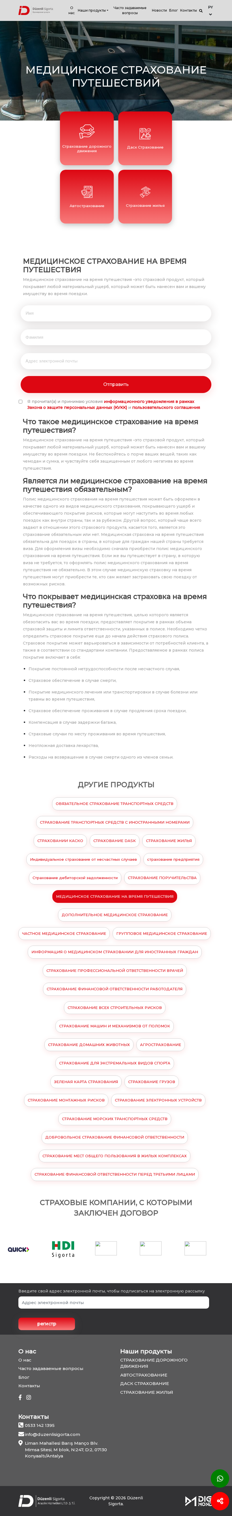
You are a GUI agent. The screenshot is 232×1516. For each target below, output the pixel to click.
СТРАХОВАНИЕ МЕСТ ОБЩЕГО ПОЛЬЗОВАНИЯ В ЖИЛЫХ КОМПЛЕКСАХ (114, 1156)
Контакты (188, 10)
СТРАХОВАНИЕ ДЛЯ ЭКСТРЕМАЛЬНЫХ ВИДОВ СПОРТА (114, 1063)
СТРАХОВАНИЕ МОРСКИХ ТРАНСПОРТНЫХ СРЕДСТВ (114, 1118)
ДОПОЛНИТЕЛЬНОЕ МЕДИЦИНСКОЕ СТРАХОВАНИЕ (115, 914)
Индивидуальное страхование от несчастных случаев (83, 859)
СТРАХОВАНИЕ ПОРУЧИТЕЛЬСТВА (162, 877)
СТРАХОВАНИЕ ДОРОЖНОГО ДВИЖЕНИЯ (154, 1363)
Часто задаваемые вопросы (130, 10)
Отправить (116, 384)
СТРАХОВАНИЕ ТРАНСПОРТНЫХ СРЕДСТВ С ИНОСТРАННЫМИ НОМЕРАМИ (115, 822)
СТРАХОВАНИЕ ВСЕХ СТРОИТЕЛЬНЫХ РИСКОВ (115, 1007)
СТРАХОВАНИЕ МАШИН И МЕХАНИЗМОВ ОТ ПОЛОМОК (114, 1026)
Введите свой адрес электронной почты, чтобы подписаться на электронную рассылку (111, 1291)
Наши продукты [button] (92, 10)
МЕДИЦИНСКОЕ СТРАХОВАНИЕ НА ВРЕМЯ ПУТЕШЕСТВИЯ (114, 896)
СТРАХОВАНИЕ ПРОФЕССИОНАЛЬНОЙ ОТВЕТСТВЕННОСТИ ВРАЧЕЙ (114, 970)
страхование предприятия (173, 859)
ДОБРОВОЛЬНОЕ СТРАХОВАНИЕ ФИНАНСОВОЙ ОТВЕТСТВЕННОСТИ (114, 1137)
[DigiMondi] (199, 1500)
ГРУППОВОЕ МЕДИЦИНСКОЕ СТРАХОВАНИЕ (161, 933)
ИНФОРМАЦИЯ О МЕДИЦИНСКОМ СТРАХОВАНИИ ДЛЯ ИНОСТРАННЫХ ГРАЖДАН (114, 952)
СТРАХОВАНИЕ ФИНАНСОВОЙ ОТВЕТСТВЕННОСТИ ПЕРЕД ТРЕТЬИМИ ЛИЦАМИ (115, 1174)
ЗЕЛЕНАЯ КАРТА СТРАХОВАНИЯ (86, 1081)
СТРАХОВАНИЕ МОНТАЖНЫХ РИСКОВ (66, 1100)
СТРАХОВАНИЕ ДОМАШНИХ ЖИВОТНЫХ (89, 1044)
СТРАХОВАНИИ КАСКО (60, 840)
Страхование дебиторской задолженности (75, 877)
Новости (159, 10)
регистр (46, 1323)
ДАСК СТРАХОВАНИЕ (144, 1383)
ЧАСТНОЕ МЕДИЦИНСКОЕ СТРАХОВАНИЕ (64, 933)
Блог (173, 10)
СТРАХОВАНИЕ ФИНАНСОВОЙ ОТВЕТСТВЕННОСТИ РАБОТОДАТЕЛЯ (114, 989)
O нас (71, 10)
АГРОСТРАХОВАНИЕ (160, 1044)
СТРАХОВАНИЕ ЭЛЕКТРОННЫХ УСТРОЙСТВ (158, 1100)
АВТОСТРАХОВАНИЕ (143, 1375)
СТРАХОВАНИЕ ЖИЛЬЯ (169, 840)
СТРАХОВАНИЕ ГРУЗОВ (151, 1081)
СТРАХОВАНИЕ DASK (114, 840)
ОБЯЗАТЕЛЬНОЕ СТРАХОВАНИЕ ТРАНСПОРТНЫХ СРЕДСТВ (114, 803)
